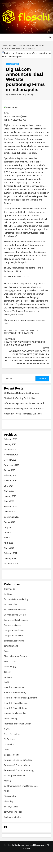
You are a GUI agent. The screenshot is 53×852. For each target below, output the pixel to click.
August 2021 (9, 522)
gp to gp (8, 677)
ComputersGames (12, 625)
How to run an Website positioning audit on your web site (24, 342)
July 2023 (8, 485)
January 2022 (10, 511)
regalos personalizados (14, 775)
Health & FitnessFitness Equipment (20, 697)
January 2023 (10, 496)
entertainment (11, 645)
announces (13, 330)
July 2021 (8, 527)
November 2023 (11, 480)
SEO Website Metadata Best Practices (21, 393)
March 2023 (9, 491)
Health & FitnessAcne (14, 687)
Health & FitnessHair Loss (16, 703)
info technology (11, 718)
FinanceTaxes (10, 661)
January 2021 (10, 558)
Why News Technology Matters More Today (23, 408)
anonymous (9, 588)
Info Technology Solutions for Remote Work (24, 403)
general (7, 671)
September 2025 (11, 465)
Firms (31, 330)
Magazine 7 (39, 845)
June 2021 (8, 532)
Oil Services (9, 744)
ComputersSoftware (13, 635)
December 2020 (11, 563)
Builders (8, 594)
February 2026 (10, 439)
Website (29, 333)
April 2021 (8, 542)
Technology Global (12, 817)
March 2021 (9, 548)
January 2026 (10, 444)
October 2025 (10, 459)
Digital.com (9, 125)
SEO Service (12, 64)
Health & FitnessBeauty (15, 692)
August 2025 (9, 470)
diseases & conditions (14, 640)
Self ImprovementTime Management (21, 786)
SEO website (10, 796)
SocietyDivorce (11, 806)
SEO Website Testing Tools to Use (19, 398)
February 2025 (10, 475)
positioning (20, 333)
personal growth (11, 754)
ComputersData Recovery (16, 620)
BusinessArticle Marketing (16, 599)
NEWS (7, 728)
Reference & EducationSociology (19, 770)
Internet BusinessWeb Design (17, 723)
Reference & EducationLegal (17, 765)
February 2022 (10, 506)
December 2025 (11, 449)
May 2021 (8, 537)
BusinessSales (10, 604)
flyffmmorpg (10, 666)
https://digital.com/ (13, 314)
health (7, 682)
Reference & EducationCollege (18, 760)
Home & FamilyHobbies (15, 713)
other (6, 749)
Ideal (37, 330)
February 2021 (10, 553)
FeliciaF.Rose (15, 94)
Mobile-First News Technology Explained (23, 413)
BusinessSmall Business (15, 609)
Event (6, 651)
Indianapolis (9, 333)
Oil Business (9, 739)
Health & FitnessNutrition (16, 708)
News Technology (12, 734)
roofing (7, 780)
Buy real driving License (15, 614)
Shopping (8, 801)
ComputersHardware (14, 630)
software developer (13, 811)
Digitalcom (23, 330)
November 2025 (11, 454)
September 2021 (11, 517)
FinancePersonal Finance (15, 656)
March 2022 (9, 501)
